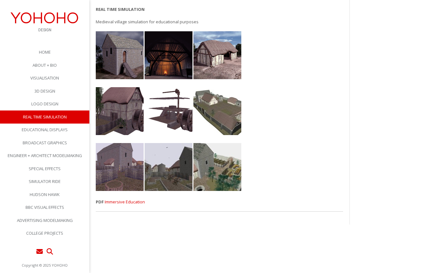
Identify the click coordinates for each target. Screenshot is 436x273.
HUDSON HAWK (45, 194)
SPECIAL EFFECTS (45, 168)
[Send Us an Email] (39, 251)
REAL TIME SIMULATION (45, 117)
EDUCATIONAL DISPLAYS (45, 130)
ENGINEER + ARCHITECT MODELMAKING (45, 155)
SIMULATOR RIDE (45, 181)
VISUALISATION (44, 78)
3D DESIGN (44, 91)
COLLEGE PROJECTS (44, 233)
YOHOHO (45, 19)
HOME (45, 52)
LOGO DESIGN (44, 104)
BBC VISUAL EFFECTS (45, 207)
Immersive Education (125, 202)
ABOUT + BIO (45, 65)
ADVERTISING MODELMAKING (45, 220)
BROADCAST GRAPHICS (45, 143)
